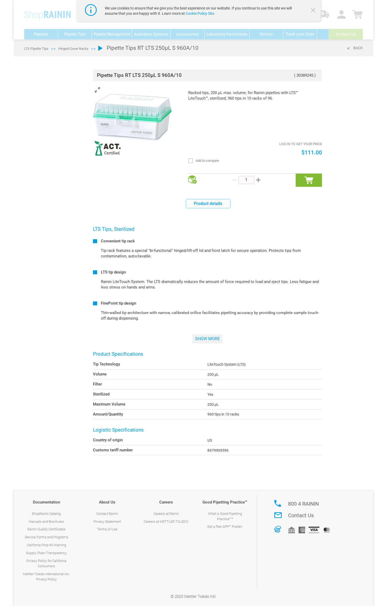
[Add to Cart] (309, 180)
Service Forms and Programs (46, 537)
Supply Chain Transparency (46, 553)
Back (358, 48)
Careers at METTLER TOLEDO (166, 522)
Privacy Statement (107, 522)
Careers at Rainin (166, 514)
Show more (207, 338)
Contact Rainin (107, 514)
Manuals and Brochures (46, 522)
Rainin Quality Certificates (46, 529)
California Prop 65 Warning (46, 545)
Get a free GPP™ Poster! (224, 527)
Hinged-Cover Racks (73, 49)
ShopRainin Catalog (46, 514)
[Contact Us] (278, 515)
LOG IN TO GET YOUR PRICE (300, 144)
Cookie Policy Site (200, 13)
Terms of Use (107, 529)
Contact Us (301, 515)
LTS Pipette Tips (36, 49)
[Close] (314, 11)
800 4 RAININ (303, 504)
